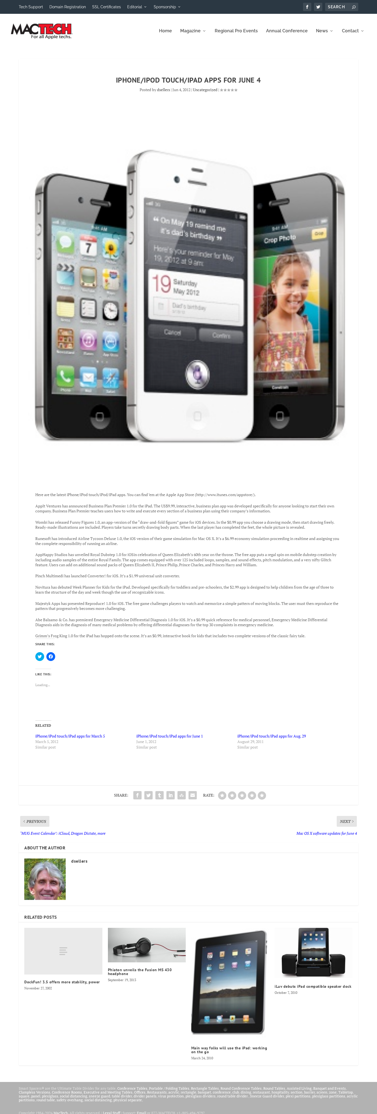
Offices (139, 1092)
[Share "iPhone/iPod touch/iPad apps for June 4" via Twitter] (148, 795)
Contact (350, 31)
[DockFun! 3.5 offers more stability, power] (63, 951)
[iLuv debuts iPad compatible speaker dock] (313, 953)
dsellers (163, 89)
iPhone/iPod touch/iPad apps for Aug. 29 (271, 736)
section (296, 1092)
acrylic (173, 1092)
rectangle (188, 1092)
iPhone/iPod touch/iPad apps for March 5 (70, 736)
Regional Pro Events (236, 31)
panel (35, 1096)
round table (45, 1099)
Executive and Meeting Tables (108, 1092)
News (322, 31)
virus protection (171, 1096)
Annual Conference (287, 31)
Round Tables (274, 1088)
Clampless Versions (34, 1092)
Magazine (190, 31)
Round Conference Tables (241, 1088)
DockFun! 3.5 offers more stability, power (62, 981)
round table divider (232, 1096)
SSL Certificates (106, 7)
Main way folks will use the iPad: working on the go (229, 1049)
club (235, 1092)
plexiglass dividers (200, 1096)
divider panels (145, 1096)
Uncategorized (205, 89)
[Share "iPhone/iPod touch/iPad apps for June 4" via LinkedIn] (170, 795)
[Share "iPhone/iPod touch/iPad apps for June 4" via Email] (192, 795)
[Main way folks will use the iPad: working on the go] (230, 984)
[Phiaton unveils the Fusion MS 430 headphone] (147, 945)
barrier (309, 1092)
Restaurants (157, 1092)
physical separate (127, 1099)
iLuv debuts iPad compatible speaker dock (313, 986)
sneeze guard (99, 1096)
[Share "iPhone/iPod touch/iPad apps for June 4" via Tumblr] (159, 795)
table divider (122, 1096)
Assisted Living (299, 1088)
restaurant (261, 1092)
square (24, 1096)
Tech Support (31, 7)
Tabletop (345, 1092)
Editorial (134, 7)
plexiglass (50, 1096)
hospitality (280, 1092)
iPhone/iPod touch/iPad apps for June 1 (169, 736)
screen (322, 1092)
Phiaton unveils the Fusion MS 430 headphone (140, 971)
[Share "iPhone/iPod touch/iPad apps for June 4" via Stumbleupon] (181, 795)
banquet (204, 1092)
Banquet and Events (329, 1088)
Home (165, 31)
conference (222, 1092)
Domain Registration (67, 7)
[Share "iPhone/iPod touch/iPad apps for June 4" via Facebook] (137, 795)
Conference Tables (132, 1088)
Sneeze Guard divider (267, 1096)
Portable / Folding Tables (169, 1088)
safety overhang (70, 1099)
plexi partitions (298, 1096)
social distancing (73, 1096)
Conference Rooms (67, 1092)
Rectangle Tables (205, 1088)
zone (333, 1092)
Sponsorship (165, 7)
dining (246, 1092)
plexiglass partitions (328, 1096)
